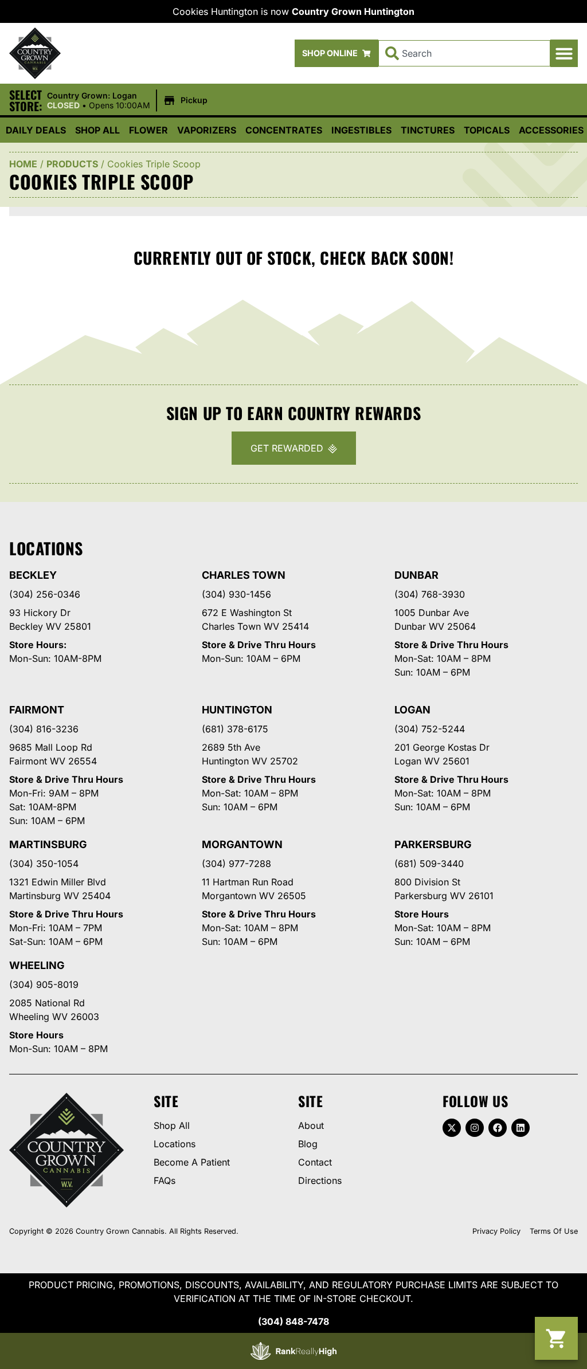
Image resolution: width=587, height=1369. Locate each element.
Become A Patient (192, 1162)
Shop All (97, 130)
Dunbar (416, 575)
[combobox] (464, 53)
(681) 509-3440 (429, 863)
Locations (174, 1144)
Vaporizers (206, 130)
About (311, 1125)
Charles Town (243, 575)
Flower (148, 130)
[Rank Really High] (293, 1351)
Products (72, 164)
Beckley (33, 575)
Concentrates (283, 130)
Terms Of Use (554, 1231)
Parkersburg (433, 844)
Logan (412, 710)
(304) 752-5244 (429, 729)
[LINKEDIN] (520, 1128)
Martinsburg (48, 844)
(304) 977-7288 (236, 863)
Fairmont (36, 710)
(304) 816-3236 (44, 729)
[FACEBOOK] (497, 1128)
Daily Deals (36, 130)
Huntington (237, 710)
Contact (315, 1162)
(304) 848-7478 (293, 1321)
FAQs (164, 1180)
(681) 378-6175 (235, 729)
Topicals (487, 130)
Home (23, 164)
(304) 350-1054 (44, 863)
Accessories (551, 130)
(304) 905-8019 (44, 984)
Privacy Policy (496, 1231)
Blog (308, 1144)
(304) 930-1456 (236, 594)
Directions (320, 1180)
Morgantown (242, 844)
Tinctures (428, 130)
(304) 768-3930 (429, 594)
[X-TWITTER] (452, 1128)
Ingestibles (361, 130)
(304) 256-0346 (44, 594)
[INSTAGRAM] (474, 1128)
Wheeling (37, 965)
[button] (564, 53)
